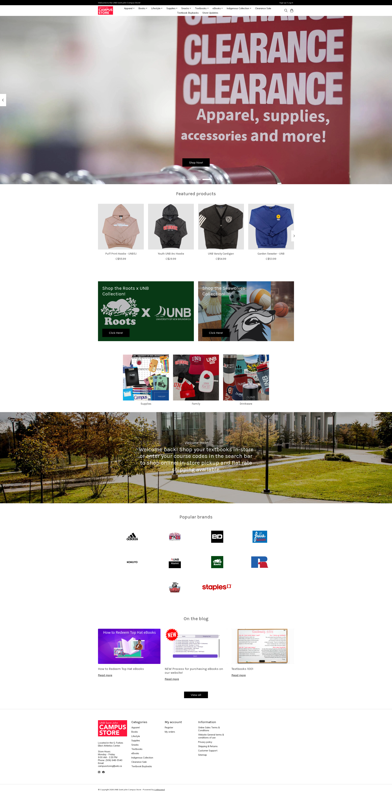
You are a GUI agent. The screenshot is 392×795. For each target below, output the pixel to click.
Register (169, 727)
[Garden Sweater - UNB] (271, 226)
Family (196, 403)
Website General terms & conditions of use (211, 736)
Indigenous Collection (142, 757)
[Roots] (217, 562)
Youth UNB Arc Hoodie (171, 253)
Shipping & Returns (208, 746)
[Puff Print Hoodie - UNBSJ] (121, 226)
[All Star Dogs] (175, 537)
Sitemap (202, 754)
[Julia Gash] (260, 537)
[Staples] (217, 587)
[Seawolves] (175, 587)
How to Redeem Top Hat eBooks (121, 669)
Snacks (135, 744)
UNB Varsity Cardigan (221, 253)
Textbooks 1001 (242, 669)
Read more (105, 675)
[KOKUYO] (132, 562)
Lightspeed (159, 789)
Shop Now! (196, 162)
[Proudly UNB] (175, 562)
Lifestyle (135, 736)
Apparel (135, 727)
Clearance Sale (263, 8)
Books (134, 731)
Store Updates (210, 12)
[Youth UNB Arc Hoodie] (171, 226)
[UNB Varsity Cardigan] (221, 226)
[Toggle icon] (286, 10)
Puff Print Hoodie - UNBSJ (121, 253)
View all (196, 694)
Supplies (146, 403)
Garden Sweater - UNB (271, 253)
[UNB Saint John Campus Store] (105, 10)
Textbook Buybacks (188, 12)
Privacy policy (205, 742)
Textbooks (136, 749)
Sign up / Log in (286, 3)
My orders (170, 731)
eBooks (135, 753)
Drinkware (246, 403)
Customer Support (207, 750)
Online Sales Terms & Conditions (209, 729)
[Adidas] (132, 537)
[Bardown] (217, 537)
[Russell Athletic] (260, 562)
